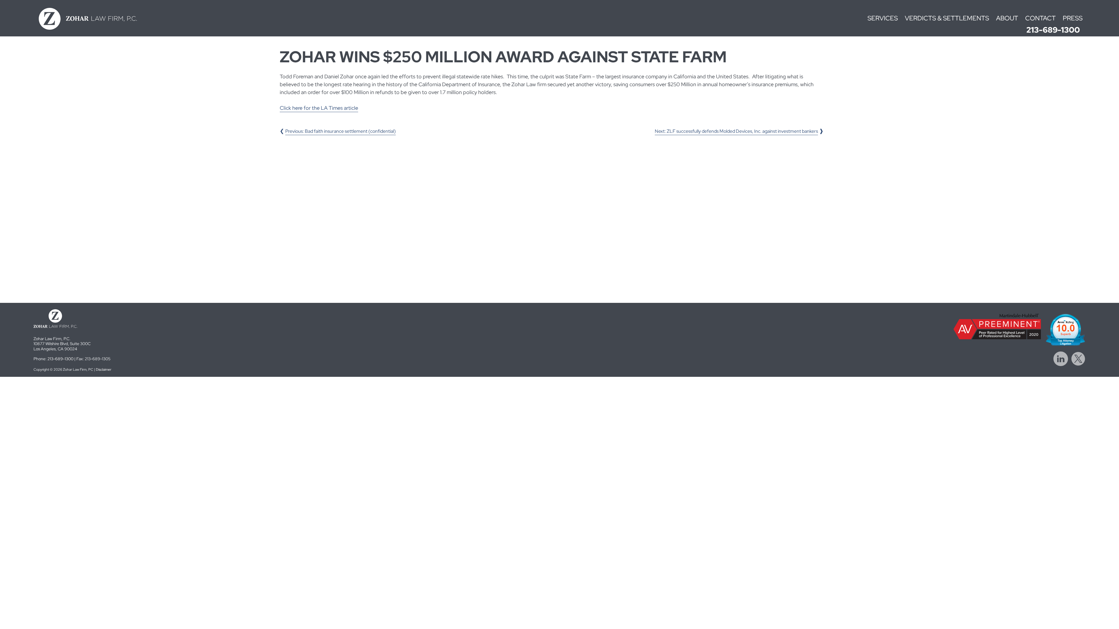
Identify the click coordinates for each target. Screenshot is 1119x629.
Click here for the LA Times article (319, 108)
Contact (1040, 18)
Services (883, 18)
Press (1073, 18)
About (1007, 18)
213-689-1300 (1053, 30)
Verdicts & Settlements (947, 18)
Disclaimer (103, 369)
